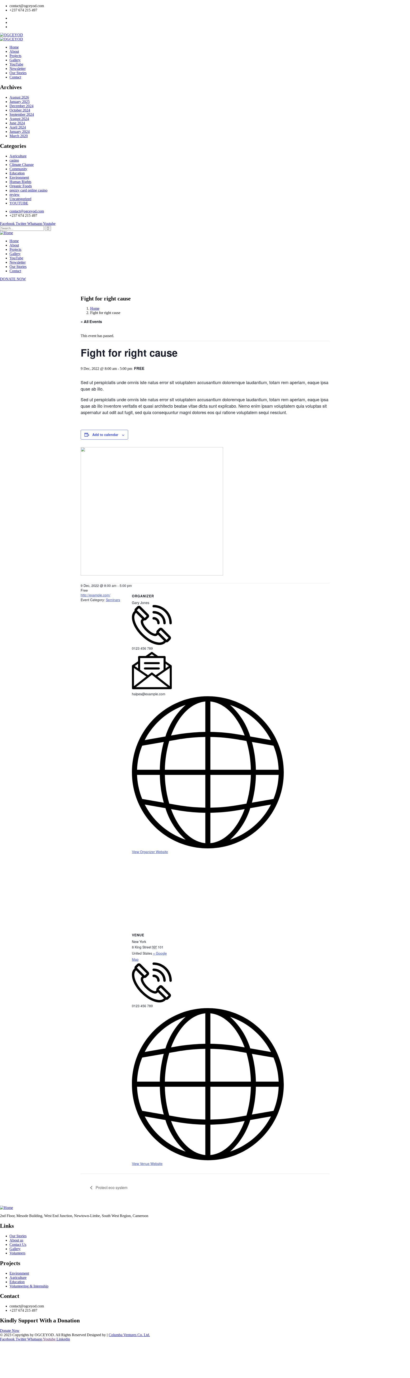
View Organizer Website (150, 851)
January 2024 (19, 132)
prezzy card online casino (28, 190)
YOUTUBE (18, 203)
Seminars (113, 599)
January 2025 (19, 102)
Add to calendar (105, 434)
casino (14, 160)
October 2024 (19, 110)
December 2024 (21, 106)
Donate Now (9, 1331)
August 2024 (19, 119)
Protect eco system (111, 1187)
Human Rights (20, 182)
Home (94, 308)
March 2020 (18, 136)
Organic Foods (20, 186)
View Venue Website (147, 1163)
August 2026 (19, 97)
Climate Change (21, 165)
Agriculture (18, 156)
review (14, 195)
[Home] (6, 233)
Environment (19, 177)
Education (17, 173)
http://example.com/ (95, 595)
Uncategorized (20, 199)
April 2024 (17, 127)
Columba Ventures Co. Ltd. (129, 1335)
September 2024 (21, 114)
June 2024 (17, 123)
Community (18, 169)
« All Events (91, 321)
